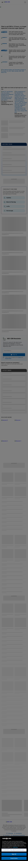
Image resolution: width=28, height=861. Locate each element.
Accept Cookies (14, 858)
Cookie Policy (15, 847)
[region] (14, 848)
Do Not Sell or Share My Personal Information (14, 850)
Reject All (14, 854)
